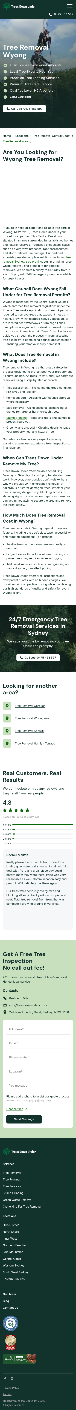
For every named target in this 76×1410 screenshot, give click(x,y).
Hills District (11, 1225)
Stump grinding (16, 417)
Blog (6, 1301)
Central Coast (12, 1259)
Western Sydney (13, 1265)
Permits (7, 1394)
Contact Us (10, 1307)
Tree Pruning (11, 1179)
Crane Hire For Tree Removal (22, 1206)
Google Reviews (29, 816)
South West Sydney (16, 1272)
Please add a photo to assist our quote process (37, 1098)
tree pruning (34, 261)
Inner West (10, 1238)
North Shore (11, 1231)
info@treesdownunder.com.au (29, 1005)
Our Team (9, 1294)
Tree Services (12, 1186)
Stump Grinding (13, 1193)
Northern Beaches (15, 1245)
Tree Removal (12, 1173)
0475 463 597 (63, 14)
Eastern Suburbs (14, 1279)
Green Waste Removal (17, 1200)
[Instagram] (12, 1378)
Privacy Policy (11, 1387)
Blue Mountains (13, 1252)
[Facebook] (5, 1378)
